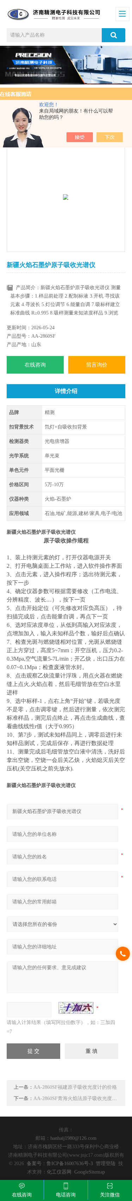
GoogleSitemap (89, 1172)
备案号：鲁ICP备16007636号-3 (60, 1163)
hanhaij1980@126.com (73, 1138)
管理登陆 (105, 1163)
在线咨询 (35, 365)
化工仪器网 (59, 1172)
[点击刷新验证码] (76, 1008)
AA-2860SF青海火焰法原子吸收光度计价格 (80, 1098)
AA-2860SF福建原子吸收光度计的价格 (75, 1087)
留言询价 (96, 365)
